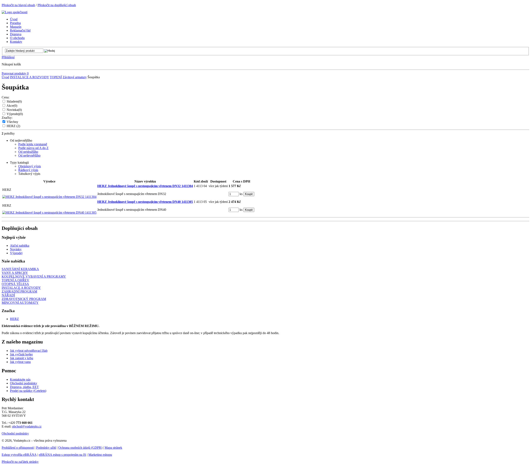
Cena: (5, 97)
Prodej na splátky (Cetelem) (28, 390)
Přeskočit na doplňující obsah (57, 5)
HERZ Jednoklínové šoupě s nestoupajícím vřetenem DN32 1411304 (145, 186)
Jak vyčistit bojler (21, 354)
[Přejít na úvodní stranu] (14, 12)
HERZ (13, 126)
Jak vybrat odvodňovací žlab (28, 350)
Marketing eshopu (100, 454)
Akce (11, 105)
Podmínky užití (46, 447)
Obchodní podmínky (23, 383)
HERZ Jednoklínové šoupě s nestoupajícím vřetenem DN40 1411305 (145, 201)
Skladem (14, 101)
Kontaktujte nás (20, 379)
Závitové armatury (75, 77)
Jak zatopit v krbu (21, 358)
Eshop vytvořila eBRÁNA (19, 454)
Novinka (14, 110)
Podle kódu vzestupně (32, 144)
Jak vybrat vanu (20, 362)
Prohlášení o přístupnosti (18, 447)
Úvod (5, 77)
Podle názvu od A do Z (33, 148)
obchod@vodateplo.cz (26, 426)
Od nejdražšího (28, 151)
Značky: (7, 117)
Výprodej (15, 114)
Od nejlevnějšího (29, 155)
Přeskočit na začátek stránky (20, 461)
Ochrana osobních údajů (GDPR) (80, 447)
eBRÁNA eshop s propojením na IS (62, 454)
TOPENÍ (56, 77)
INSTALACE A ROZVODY (29, 77)
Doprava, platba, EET (24, 387)
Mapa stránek (113, 447)
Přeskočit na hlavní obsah (18, 5)
